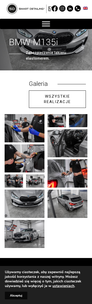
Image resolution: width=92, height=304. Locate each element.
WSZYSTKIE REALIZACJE (57, 99)
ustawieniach (63, 286)
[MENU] (46, 24)
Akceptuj (16, 295)
